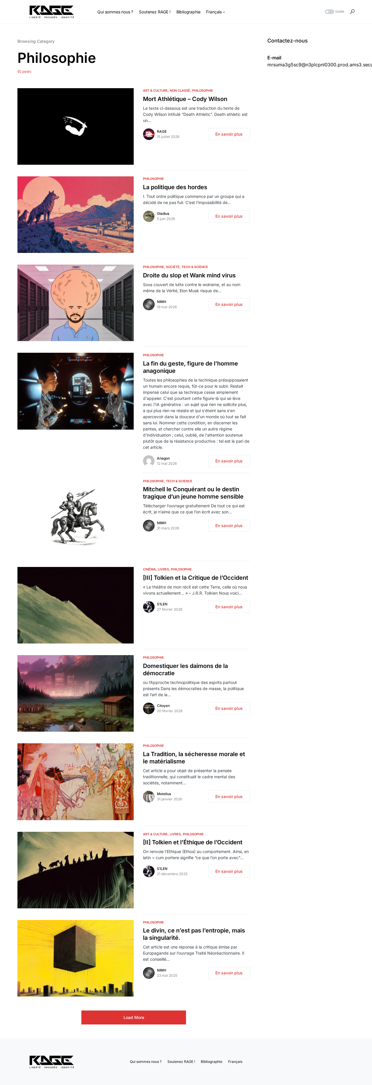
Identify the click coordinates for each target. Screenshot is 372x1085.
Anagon (163, 458)
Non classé (180, 90)
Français (235, 1061)
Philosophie (202, 90)
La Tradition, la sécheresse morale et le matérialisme (194, 758)
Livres (163, 569)
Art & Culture (155, 90)
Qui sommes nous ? (146, 1061)
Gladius (163, 213)
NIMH (161, 301)
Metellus (164, 794)
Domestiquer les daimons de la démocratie (185, 669)
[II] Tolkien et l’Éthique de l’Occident (192, 842)
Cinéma (149, 569)
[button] (334, 11)
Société (173, 267)
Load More (134, 1017)
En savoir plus (229, 134)
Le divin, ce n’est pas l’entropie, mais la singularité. (194, 934)
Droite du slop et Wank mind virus (189, 275)
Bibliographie (211, 1061)
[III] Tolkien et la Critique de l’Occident (195, 577)
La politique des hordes (175, 187)
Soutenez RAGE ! (181, 1061)
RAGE (162, 131)
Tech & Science (195, 267)
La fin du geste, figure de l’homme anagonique (190, 367)
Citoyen (163, 705)
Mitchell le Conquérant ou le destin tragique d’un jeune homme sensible (194, 493)
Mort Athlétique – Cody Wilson (185, 98)
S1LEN (162, 604)
